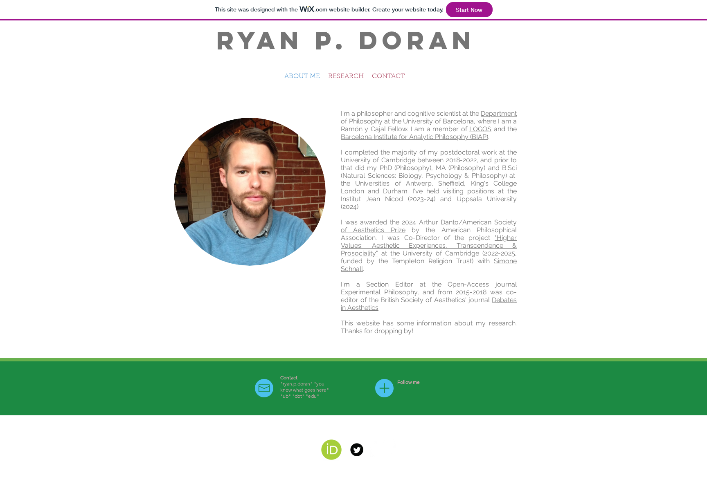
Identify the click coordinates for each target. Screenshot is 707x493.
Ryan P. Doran (346, 40)
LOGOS (480, 129)
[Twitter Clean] (382, 450)
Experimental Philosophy (379, 292)
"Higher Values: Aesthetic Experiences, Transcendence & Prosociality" (429, 245)
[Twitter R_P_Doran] (356, 449)
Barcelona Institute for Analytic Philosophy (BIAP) (414, 137)
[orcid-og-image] (331, 450)
